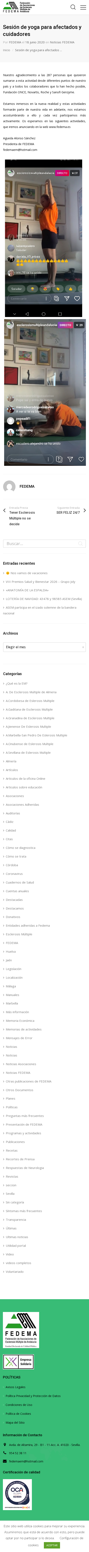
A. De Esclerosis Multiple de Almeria (31, 692)
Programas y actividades (23, 1133)
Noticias (11, 1047)
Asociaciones (15, 796)
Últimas (11, 1228)
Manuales (12, 995)
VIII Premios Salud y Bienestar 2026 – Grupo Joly (40, 582)
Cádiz (9, 822)
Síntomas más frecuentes (24, 1211)
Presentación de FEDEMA (24, 1124)
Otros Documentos (19, 1090)
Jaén (9, 960)
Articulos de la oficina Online (25, 778)
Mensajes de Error (19, 1038)
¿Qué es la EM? (17, 683)
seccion (11, 1185)
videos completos (18, 1263)
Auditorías (13, 813)
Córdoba (12, 865)
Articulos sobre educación (24, 787)
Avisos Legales (15, 1387)
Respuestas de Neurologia (25, 1168)
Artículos (12, 770)
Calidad (11, 830)
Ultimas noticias (17, 1237)
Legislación (13, 969)
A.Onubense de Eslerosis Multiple (29, 744)
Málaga (11, 986)
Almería (11, 761)
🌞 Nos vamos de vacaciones (27, 573)
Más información (17, 1012)
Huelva (11, 951)
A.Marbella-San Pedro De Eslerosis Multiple (36, 735)
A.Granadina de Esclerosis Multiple (30, 718)
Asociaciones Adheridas (22, 804)
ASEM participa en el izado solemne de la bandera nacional (39, 610)
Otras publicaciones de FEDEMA (28, 1081)
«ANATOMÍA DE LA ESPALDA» (27, 590)
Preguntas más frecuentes (25, 1116)
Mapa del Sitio (15, 1422)
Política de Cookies (18, 1414)
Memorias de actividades (24, 1029)
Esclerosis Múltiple (19, 934)
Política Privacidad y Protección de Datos (33, 1396)
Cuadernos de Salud (20, 882)
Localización (14, 977)
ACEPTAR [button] (52, 1545)
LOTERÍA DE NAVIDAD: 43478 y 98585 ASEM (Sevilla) (44, 599)
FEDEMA (15, 42)
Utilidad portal (16, 1245)
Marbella (12, 1003)
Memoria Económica (20, 1020)
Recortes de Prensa (20, 1159)
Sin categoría (15, 1202)
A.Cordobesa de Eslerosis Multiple (30, 701)
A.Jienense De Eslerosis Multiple (28, 726)
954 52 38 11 (17, 1453)
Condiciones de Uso (19, 1405)
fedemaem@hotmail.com (26, 1461)
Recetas (12, 1150)
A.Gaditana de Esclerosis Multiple (29, 709)
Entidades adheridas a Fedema (28, 925)
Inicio (6, 50)
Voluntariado (15, 1271)
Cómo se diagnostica (20, 848)
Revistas (12, 1176)
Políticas (12, 1107)
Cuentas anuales (17, 891)
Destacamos (15, 908)
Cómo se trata (16, 856)
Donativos (13, 917)
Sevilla (10, 1193)
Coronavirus (14, 874)
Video (10, 1254)
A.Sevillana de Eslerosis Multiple (28, 752)
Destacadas (14, 900)
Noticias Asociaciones (21, 1064)
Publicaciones (15, 1142)
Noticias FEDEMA (62, 42)
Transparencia (16, 1219)
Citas (9, 839)
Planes (10, 1098)
